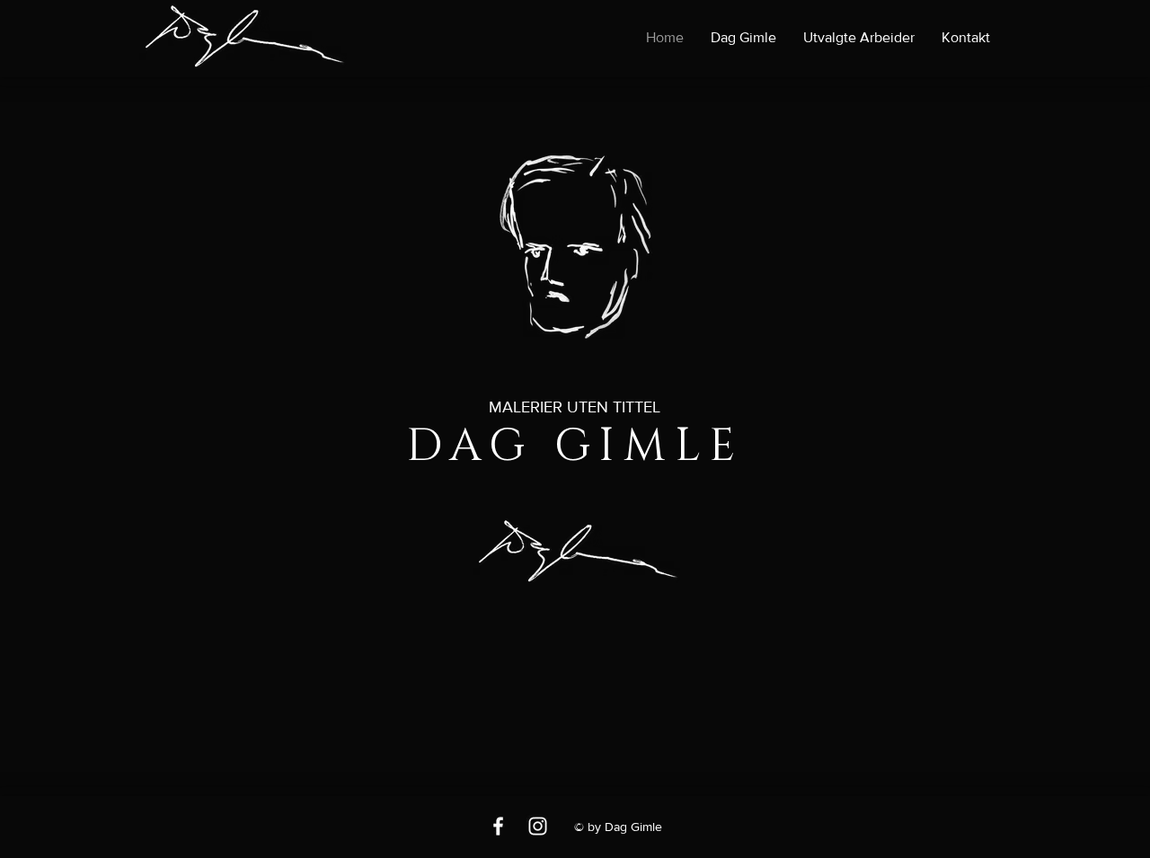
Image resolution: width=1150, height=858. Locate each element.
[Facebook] (498, 826)
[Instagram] (538, 826)
